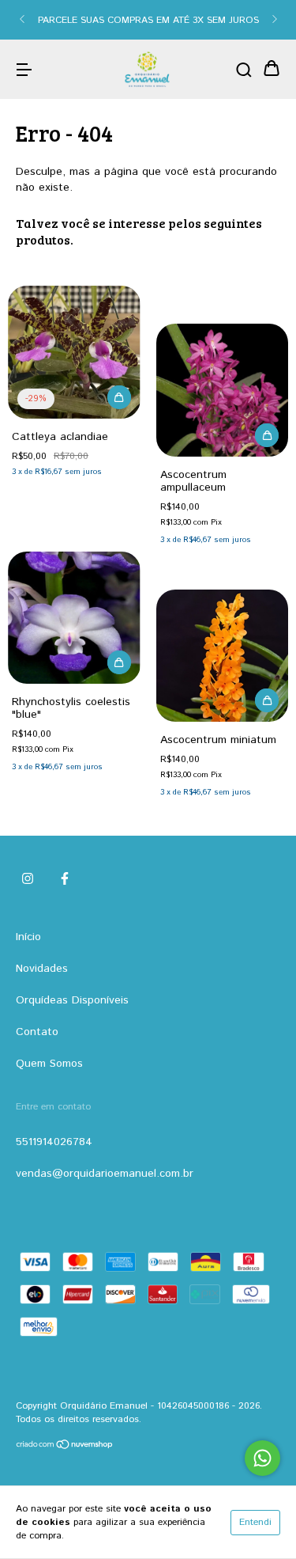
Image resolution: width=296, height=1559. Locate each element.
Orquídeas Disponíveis (72, 1000)
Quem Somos (49, 1064)
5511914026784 (54, 1142)
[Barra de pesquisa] (244, 70)
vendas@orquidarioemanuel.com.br (104, 1174)
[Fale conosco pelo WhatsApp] (262, 1458)
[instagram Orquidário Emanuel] (27, 879)
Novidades (42, 969)
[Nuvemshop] (65, 1447)
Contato (37, 1032)
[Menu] (24, 70)
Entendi (255, 1522)
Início (28, 937)
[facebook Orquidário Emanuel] (65, 879)
